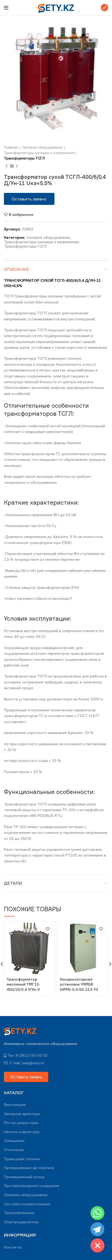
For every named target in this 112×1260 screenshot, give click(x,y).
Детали (13, 883)
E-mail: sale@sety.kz (27, 1063)
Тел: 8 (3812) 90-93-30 (27, 1055)
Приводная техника (22, 1159)
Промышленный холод (24, 1177)
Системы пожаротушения (27, 1204)
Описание (16, 269)
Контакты (13, 1247)
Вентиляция (15, 1104)
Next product (17, 166)
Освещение (14, 1140)
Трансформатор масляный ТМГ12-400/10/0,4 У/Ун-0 (23, 984)
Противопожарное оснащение (31, 1185)
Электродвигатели (21, 1222)
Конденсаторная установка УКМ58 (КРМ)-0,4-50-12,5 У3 (79, 984)
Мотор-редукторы (21, 1122)
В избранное (21, 214)
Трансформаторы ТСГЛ (24, 158)
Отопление (14, 1149)
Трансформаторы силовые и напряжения (39, 153)
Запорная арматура (22, 1113)
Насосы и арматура (21, 1131)
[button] (29, 199)
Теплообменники (19, 1212)
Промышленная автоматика (29, 1167)
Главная (11, 147)
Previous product (6, 166)
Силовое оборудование (42, 147)
